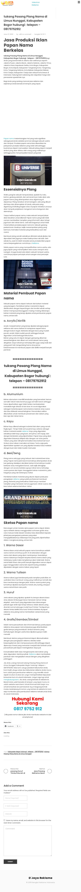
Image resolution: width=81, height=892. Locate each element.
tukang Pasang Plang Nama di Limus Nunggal (26, 753)
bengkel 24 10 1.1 (40, 34)
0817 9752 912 (28, 709)
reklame (25, 431)
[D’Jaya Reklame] (7, 3)
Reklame (35, 243)
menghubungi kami (11, 679)
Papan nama (9, 138)
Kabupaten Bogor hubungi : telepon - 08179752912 (25, 752)
